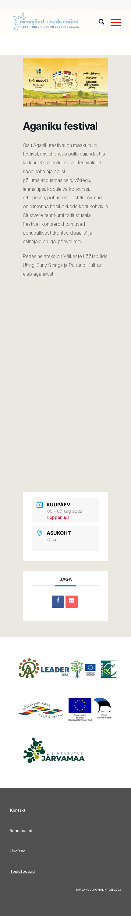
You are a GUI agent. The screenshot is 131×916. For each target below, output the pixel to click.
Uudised (18, 850)
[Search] (98, 21)
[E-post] (72, 602)
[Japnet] (67, 669)
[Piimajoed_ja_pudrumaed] (54, 21)
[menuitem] (98, 21)
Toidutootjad (22, 871)
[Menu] (112, 21)
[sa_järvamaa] (63, 750)
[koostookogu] (65, 709)
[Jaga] (58, 602)
